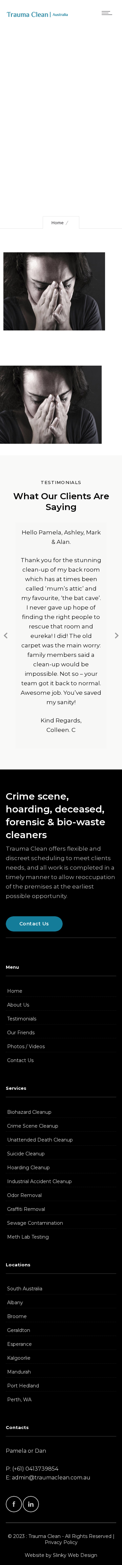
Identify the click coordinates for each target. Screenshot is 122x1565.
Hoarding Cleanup (28, 1168)
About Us (18, 1005)
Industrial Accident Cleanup (39, 1181)
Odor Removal (24, 1195)
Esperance (19, 1344)
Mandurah (19, 1372)
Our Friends (21, 1033)
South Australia (24, 1289)
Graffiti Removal (26, 1209)
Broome (17, 1316)
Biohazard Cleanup (29, 1112)
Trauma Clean (44, 1536)
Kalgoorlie (18, 1358)
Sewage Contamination (35, 1223)
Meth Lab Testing (28, 1237)
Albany (15, 1302)
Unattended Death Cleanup (40, 1140)
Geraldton (18, 1330)
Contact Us (20, 1060)
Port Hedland (23, 1386)
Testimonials (21, 1019)
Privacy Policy (61, 1542)
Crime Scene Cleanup (32, 1126)
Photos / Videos (26, 1046)
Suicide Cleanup (26, 1154)
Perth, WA (19, 1400)
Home (58, 223)
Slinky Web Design (75, 1555)
